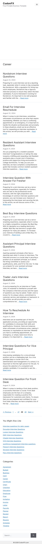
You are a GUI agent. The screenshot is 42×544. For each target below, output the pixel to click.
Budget (5, 470)
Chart (5, 485)
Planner (5, 511)
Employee (6, 493)
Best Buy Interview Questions (20, 213)
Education (6, 490)
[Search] (33, 535)
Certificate (7, 482)
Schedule (6, 523)
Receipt (5, 514)
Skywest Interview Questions (13, 450)
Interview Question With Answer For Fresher (17, 179)
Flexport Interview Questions (13, 447)
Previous (7, 412)
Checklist (6, 488)
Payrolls (6, 508)
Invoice (5, 502)
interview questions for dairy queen (16, 426)
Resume (6, 520)
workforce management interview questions (19, 444)
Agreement (7, 467)
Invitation (6, 499)
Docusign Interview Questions (14, 429)
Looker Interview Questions (13, 432)
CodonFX (8, 3)
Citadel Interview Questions (13, 438)
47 (18, 412)
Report (5, 517)
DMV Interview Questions (12, 435)
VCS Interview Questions (12, 441)
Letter (5, 505)
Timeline (6, 526)
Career (5, 479)
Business (6, 473)
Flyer (5, 496)
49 (25, 412)
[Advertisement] (21, 34)
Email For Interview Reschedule (14, 108)
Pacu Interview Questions (12, 453)
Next (30, 412)
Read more (24, 98)
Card (5, 476)
